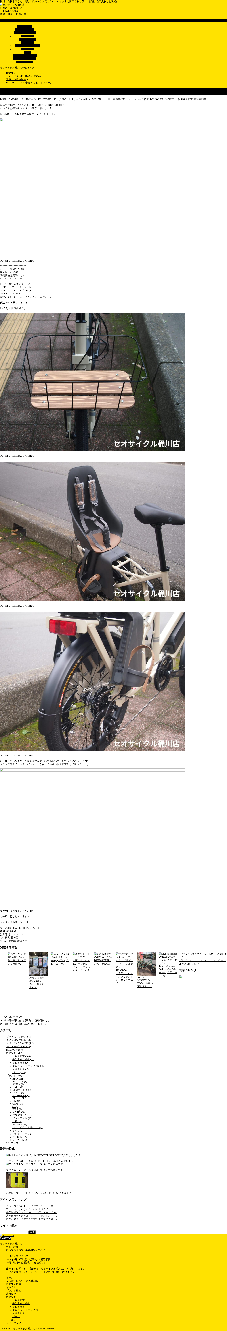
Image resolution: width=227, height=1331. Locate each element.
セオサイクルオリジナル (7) (27, 1127)
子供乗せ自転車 (27, 39)
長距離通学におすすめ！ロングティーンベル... (31, 1212)
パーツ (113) (19, 1072)
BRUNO (154, 99)
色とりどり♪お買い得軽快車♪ (17, 962)
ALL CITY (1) (19, 1081)
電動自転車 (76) (20, 1062)
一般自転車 (27, 36)
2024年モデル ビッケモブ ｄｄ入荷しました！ (81, 966)
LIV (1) (16, 1101)
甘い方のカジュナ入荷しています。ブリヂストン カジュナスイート (124, 976)
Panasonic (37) (19, 1124)
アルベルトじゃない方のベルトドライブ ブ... (31, 1209)
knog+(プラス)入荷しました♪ (60, 962)
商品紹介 (11, 1297)
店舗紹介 (11, 1293)
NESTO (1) (18, 1092)
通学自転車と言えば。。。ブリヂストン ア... (31, 1215)
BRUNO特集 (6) (14, 1049)
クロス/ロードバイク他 (27, 45)
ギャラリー (12, 1287)
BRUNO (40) (19, 1098)
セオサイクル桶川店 (24, 1328)
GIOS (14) (17, 1103)
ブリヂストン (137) (22, 1115)
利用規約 (11, 1319)
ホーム (10, 1277)
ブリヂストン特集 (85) (18, 1036)
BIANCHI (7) (19, 1078)
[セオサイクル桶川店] (12, 4)
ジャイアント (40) (22, 1118)
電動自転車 (27, 42)
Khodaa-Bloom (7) (21, 1090)
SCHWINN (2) (19, 1139)
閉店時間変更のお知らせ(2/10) (102, 962)
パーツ (27, 52)
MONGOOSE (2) (21, 1095)
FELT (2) (17, 1109)
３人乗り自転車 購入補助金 (22, 1280)
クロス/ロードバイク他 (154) (28, 1066)
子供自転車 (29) (20, 1069)
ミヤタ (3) (17, 1130)
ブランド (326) (14, 1075)
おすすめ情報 (13, 1284)
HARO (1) (17, 1087)
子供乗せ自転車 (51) (23, 1059)
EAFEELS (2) (19, 1137)
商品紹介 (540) (14, 1053)
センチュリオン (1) (22, 1134)
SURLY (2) (18, 1084)
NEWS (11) (12, 1142)
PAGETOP (5, 1238)
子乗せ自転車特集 (115, 99)
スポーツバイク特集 (138, 99)
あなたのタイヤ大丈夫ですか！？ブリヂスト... (31, 1219)
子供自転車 (27, 49)
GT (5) (15, 1106)
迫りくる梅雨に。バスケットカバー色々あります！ (38, 982)
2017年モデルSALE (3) (18, 1046)
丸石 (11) (17, 1121)
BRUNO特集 (167, 99)
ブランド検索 (13, 1290)
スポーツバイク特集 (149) (20, 1043)
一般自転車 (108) (21, 1056)
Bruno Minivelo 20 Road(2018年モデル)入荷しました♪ (168, 971)
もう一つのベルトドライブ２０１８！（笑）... (31, 1206)
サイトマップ (13, 1323)
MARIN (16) (18, 1112)
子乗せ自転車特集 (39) (18, 1040)
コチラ (23, 941)
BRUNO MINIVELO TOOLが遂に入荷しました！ (145, 982)
